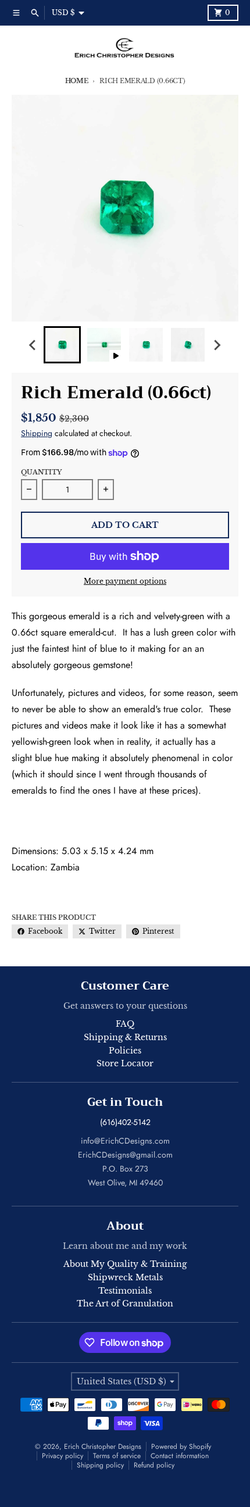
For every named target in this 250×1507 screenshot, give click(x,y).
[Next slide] (217, 344)
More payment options (125, 581)
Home (76, 81)
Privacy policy (62, 1456)
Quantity (41, 472)
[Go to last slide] (33, 344)
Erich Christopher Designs (102, 1446)
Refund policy (154, 1465)
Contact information (180, 1456)
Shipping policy (100, 1465)
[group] (62, 344)
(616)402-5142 (125, 1122)
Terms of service (117, 1456)
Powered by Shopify (181, 1446)
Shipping (36, 433)
